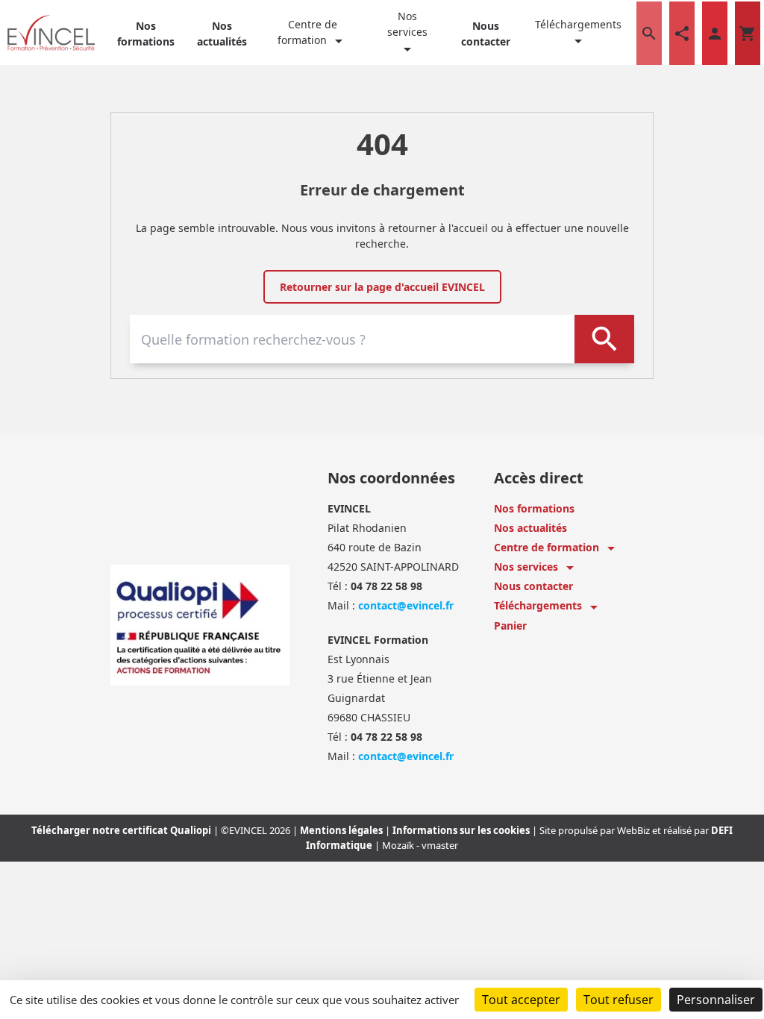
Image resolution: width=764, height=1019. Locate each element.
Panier (510, 625)
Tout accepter (521, 999)
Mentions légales (342, 830)
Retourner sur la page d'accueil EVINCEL (382, 287)
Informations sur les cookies (462, 830)
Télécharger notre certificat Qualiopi (122, 830)
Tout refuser (618, 999)
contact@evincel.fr (406, 605)
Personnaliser (716, 999)
